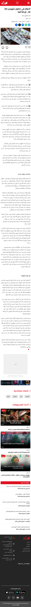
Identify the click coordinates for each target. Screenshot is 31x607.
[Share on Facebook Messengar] (22, 25)
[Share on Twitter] (19, 25)
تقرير (28, 427)
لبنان (21, 396)
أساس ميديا (21, 21)
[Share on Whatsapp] (26, 25)
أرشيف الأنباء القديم (26, 551)
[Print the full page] (6, 47)
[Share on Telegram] (29, 25)
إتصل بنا (28, 544)
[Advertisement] (15, 364)
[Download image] (2, 43)
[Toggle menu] (28, 3)
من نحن (28, 542)
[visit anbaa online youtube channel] (18, 598)
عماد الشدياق (15, 21)
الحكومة (27, 396)
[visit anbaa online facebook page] (9, 598)
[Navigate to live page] (17, 3)
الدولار (8, 396)
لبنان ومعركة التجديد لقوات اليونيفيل (19, 452)
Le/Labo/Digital (15, 605)
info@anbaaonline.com (7, 555)
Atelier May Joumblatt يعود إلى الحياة (19, 429)
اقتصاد (27, 21)
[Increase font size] (29, 47)
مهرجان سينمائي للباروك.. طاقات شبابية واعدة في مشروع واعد (15, 476)
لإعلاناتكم (28, 546)
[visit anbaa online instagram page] (22, 598)
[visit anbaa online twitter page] (13, 598)
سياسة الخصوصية (26, 549)
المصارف (15, 396)
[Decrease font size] (26, 47)
